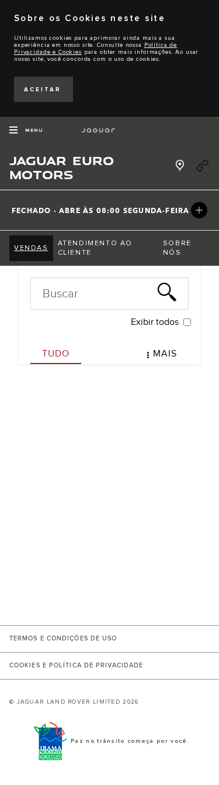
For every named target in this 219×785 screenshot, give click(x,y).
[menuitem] (31, 248)
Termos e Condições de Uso (63, 638)
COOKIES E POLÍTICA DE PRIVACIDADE (76, 665)
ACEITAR (42, 89)
